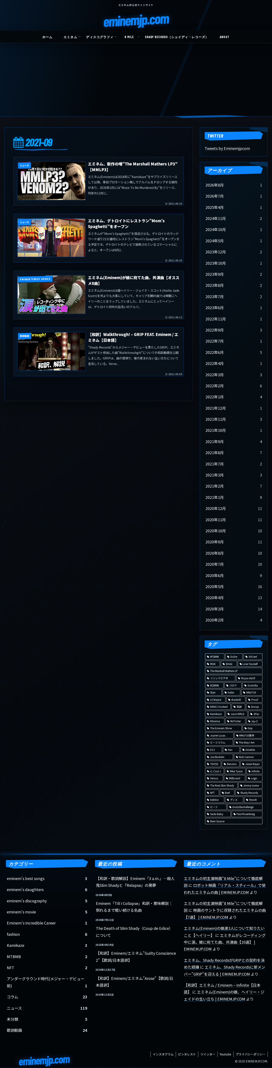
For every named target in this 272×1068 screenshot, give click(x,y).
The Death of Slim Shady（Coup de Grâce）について (134, 931)
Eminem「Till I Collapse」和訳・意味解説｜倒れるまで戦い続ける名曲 (134, 906)
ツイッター (207, 1054)
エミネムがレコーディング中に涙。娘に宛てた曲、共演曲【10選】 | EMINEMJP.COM (225, 942)
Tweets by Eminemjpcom (227, 148)
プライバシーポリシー (250, 1054)
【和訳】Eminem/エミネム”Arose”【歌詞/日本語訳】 (134, 981)
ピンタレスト (187, 1054)
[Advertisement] (136, 84)
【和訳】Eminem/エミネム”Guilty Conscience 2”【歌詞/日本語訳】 (136, 956)
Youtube (225, 1054)
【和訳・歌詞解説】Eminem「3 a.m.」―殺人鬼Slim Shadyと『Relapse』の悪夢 (135, 882)
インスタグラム (163, 1054)
